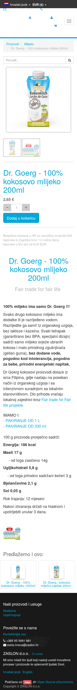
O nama (37, 654)
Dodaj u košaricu (21, 218)
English (28, 672)
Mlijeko (29, 44)
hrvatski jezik (12, 672)
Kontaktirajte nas (14, 634)
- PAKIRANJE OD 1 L (21, 420)
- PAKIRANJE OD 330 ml (24, 426)
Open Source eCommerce (55, 682)
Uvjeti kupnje (12, 615)
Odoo (27, 682)
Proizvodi (12, 44)
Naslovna (9, 610)
